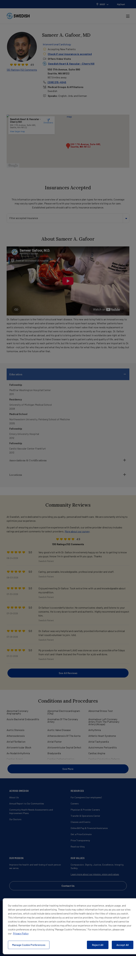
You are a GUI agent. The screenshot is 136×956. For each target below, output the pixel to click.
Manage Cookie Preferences (28, 944)
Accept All (122, 944)
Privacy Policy (21, 933)
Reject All (97, 944)
